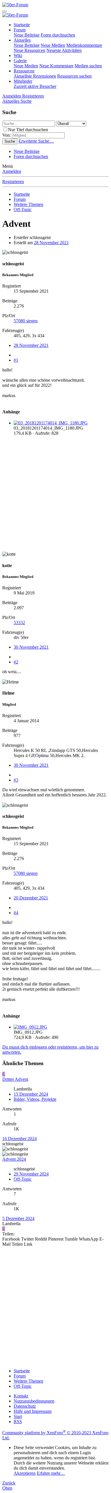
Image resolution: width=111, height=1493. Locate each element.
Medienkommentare (84, 45)
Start (18, 1416)
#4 (16, 912)
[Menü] (4, 11)
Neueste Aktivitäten (64, 50)
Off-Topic (23, 1179)
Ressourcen (24, 70)
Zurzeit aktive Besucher (35, 86)
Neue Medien (53, 45)
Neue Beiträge (27, 35)
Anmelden (11, 171)
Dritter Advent (15, 1079)
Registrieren (13, 181)
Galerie (20, 60)
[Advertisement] (55, 496)
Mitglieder (23, 81)
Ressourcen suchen (74, 76)
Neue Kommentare (56, 65)
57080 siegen (26, 320)
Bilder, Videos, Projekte (35, 1099)
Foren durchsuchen (58, 35)
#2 (16, 661)
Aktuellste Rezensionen (35, 76)
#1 (16, 360)
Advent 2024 (14, 1159)
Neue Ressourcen (29, 50)
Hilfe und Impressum (33, 1411)
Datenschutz (25, 1406)
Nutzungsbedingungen (34, 1401)
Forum (20, 29)
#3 (16, 780)
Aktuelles (22, 40)
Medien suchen (88, 65)
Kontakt (21, 1395)
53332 (19, 622)
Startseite (22, 24)
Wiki (18, 55)
